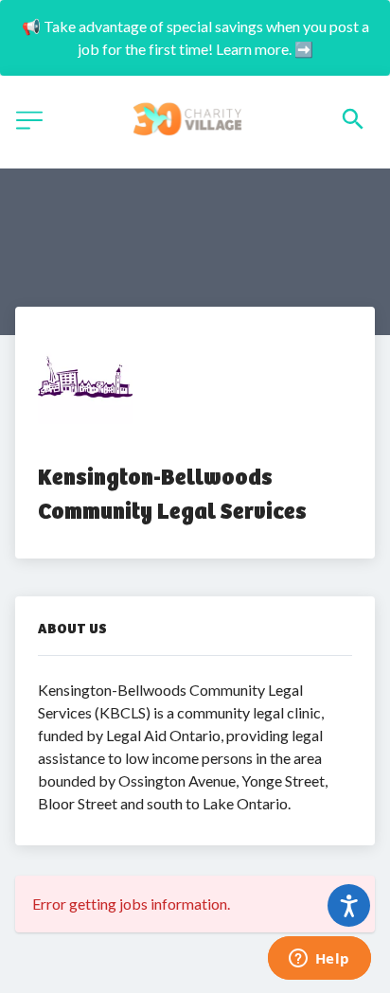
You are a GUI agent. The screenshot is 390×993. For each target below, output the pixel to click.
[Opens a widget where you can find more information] (319, 960)
